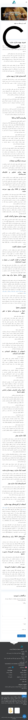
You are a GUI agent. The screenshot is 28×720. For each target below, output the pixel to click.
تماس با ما (10, 676)
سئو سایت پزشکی (11, 291)
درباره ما (10, 674)
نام (25, 618)
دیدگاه (24, 603)
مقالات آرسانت (9, 672)
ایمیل (24, 623)
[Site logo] (14, 2)
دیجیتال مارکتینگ (23, 672)
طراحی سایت (23, 674)
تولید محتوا (24, 681)
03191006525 (8, 663)
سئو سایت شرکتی (19, 291)
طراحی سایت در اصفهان (21, 676)
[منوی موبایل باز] (26, 2)
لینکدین (9, 667)
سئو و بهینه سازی (23, 679)
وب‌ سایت (24, 629)
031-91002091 (15, 663)
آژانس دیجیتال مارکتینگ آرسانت (16, 649)
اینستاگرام (22, 667)
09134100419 (21, 665)
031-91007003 (21, 663)
